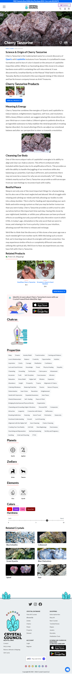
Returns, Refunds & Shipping (11, 649)
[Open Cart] (69, 9)
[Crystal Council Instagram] (36, 605)
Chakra (29, 624)
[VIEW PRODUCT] (26, 270)
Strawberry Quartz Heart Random (45, 283)
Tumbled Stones (54, 624)
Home (7, 48)
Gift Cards (6, 653)
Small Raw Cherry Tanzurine (26, 282)
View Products (59, 291)
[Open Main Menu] (4, 6)
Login (28, 643)
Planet (28, 627)
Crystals (12, 48)
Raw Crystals (54, 620)
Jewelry (52, 630)
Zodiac (29, 620)
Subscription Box (55, 614)
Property (29, 630)
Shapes (52, 627)
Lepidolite (20, 59)
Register (29, 646)
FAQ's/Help (7, 646)
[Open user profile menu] (65, 9)
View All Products (14, 100)
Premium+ (65, 5)
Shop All (52, 617)
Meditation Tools (55, 636)
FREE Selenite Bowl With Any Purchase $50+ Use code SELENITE (36, 1)
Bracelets (52, 633)
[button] (67, 669)
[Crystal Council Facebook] (41, 605)
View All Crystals (32, 614)
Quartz (9, 59)
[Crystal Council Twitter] (31, 605)
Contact (5, 643)
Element (29, 633)
